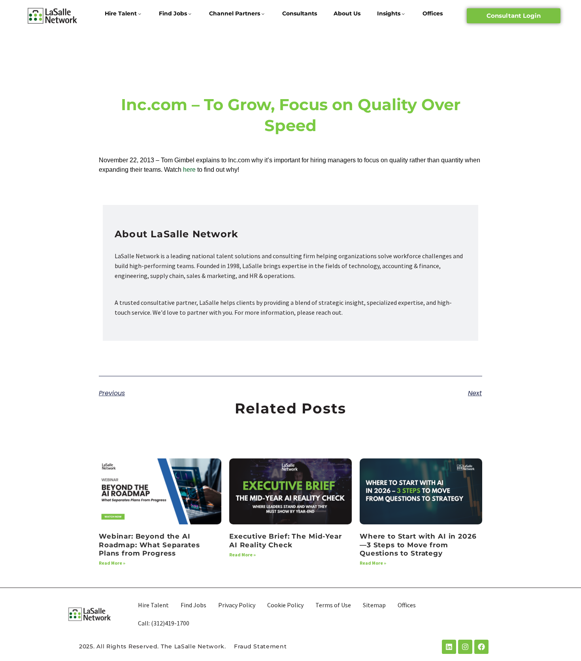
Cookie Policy (285, 605)
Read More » (112, 563)
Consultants (299, 13)
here (190, 169)
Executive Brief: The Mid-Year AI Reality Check (285, 540)
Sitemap (374, 605)
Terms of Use (333, 605)
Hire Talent (121, 13)
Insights (388, 13)
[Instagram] (465, 647)
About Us (347, 13)
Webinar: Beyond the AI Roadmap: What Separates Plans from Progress (149, 544)
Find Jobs (173, 13)
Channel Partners (234, 13)
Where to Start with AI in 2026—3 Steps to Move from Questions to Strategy (418, 544)
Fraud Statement (260, 646)
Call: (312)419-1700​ (163, 623)
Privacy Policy (236, 605)
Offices (433, 13)
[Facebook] (481, 647)
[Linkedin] (449, 647)
